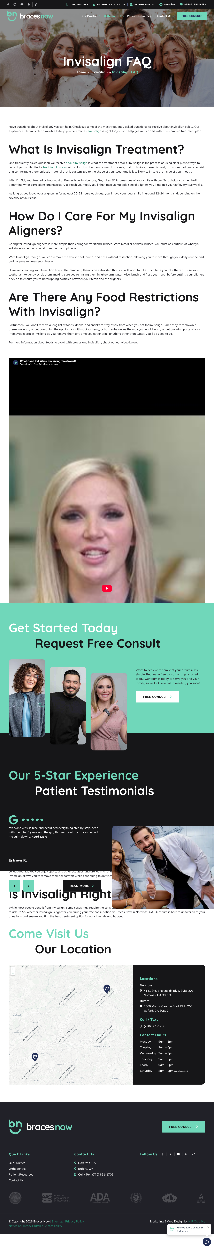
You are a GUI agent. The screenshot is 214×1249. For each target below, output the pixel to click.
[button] (35, 1057)
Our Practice (17, 1163)
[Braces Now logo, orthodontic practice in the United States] (30, 16)
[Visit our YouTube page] (22, 4)
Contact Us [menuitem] (164, 16)
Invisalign (99, 72)
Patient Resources (21, 1174)
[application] (71, 1025)
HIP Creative (196, 1221)
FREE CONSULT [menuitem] (192, 16)
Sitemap (57, 1221)
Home (81, 72)
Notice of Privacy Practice (26, 1226)
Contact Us (16, 1180)
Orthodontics (17, 1168)
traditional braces (54, 167)
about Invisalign (76, 163)
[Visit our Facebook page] (8, 4)
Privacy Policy (74, 1221)
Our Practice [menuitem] (90, 16)
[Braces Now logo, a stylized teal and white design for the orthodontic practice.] (40, 1127)
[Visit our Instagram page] (15, 4)
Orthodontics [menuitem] (112, 16)
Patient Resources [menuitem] (139, 16)
